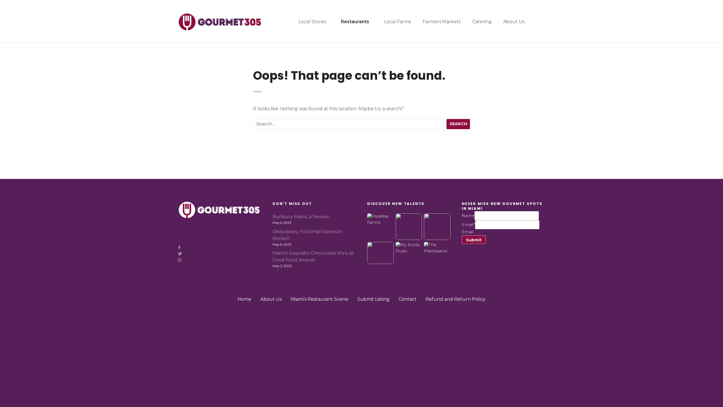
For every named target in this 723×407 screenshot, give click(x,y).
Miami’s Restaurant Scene (319, 299)
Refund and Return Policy (455, 299)
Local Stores (312, 21)
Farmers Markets (442, 21)
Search (458, 123)
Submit (474, 240)
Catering (482, 21)
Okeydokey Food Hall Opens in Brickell (307, 235)
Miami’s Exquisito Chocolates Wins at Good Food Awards (313, 256)
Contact (407, 299)
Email (468, 224)
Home (244, 299)
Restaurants (355, 21)
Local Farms (397, 21)
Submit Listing (373, 299)
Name (468, 215)
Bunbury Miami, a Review (301, 216)
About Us (513, 21)
